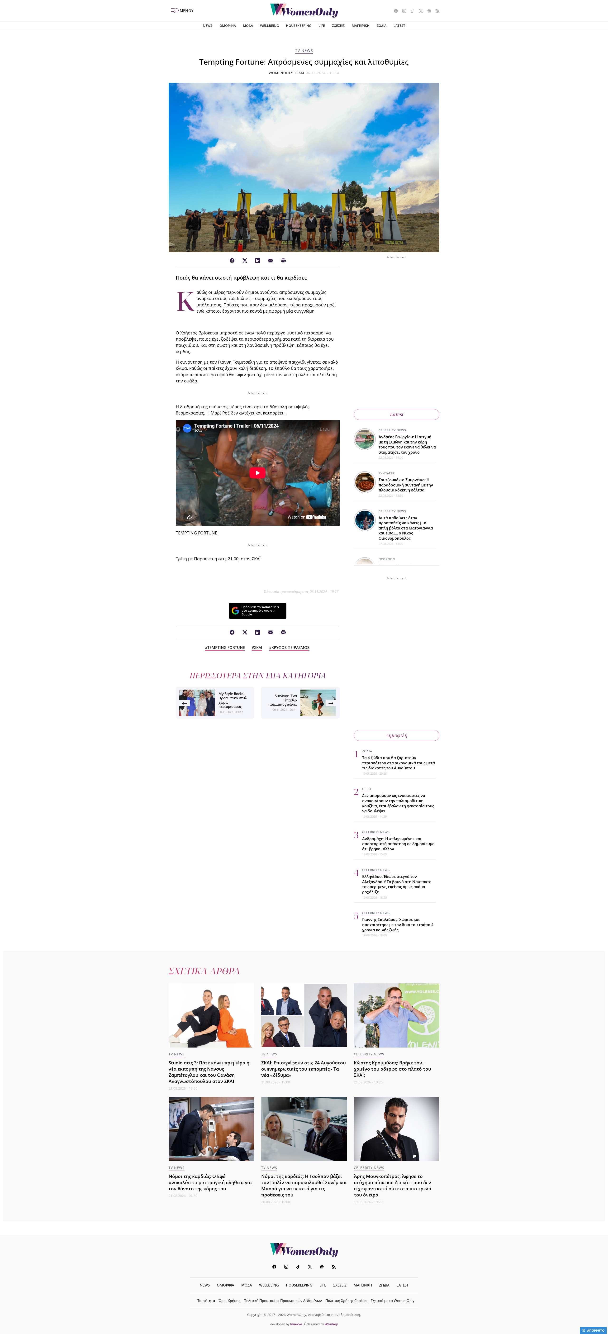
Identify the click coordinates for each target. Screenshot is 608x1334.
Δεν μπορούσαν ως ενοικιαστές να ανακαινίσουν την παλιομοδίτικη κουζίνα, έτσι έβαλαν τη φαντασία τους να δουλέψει (398, 803)
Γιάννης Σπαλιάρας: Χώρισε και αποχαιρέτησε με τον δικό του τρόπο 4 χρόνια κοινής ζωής (397, 924)
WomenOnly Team (286, 73)
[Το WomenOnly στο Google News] (427, 11)
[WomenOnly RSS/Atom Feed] (435, 11)
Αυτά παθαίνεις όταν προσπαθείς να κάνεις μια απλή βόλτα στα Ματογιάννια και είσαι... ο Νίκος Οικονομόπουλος (406, 528)
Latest (397, 414)
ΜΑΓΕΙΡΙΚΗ (361, 25)
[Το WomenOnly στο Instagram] (402, 11)
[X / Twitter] (245, 260)
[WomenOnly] (304, 11)
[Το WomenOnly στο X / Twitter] (419, 11)
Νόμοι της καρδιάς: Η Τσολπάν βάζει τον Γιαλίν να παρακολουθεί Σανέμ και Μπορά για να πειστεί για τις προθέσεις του (304, 1185)
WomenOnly (304, 1250)
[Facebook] (232, 260)
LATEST (399, 25)
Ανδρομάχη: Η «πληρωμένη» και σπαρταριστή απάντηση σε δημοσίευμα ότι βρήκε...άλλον (398, 844)
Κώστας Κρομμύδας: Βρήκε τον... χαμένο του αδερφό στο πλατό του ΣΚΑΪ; (392, 1068)
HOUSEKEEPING (298, 25)
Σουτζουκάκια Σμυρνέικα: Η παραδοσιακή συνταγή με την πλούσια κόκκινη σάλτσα (406, 485)
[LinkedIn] (258, 260)
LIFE (321, 25)
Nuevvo (296, 1324)
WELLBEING (269, 25)
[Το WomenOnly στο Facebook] (394, 11)
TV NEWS (304, 50)
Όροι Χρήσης (229, 1300)
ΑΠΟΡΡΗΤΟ (595, 1330)
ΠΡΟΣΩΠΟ (387, 559)
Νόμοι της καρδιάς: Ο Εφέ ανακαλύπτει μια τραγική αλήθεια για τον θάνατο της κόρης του (210, 1182)
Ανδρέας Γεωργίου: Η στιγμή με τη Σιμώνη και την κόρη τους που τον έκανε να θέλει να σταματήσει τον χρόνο (407, 444)
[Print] (283, 260)
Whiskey (331, 1324)
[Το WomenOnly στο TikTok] (410, 11)
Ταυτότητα (206, 1300)
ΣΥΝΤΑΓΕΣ (387, 473)
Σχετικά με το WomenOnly (392, 1300)
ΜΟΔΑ (248, 25)
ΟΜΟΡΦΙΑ (227, 25)
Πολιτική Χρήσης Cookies (346, 1300)
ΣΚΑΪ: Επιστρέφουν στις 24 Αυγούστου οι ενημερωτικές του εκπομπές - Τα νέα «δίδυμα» (303, 1068)
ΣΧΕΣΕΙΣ (338, 25)
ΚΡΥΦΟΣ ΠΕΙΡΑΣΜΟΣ (290, 647)
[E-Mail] (270, 260)
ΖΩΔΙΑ (381, 25)
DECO (366, 789)
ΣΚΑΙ (258, 647)
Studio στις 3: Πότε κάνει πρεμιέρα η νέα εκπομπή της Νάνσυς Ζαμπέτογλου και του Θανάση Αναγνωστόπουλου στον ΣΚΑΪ (209, 1071)
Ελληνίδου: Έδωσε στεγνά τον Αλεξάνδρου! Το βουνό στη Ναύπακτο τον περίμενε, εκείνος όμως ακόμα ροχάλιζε (397, 884)
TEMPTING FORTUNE (226, 647)
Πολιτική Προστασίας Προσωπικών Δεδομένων (283, 1300)
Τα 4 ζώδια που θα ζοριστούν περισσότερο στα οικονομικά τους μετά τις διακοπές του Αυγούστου (398, 763)
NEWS (207, 25)
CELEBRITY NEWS (392, 430)
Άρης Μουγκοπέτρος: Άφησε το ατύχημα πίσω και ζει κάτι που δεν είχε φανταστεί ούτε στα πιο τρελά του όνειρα (392, 1185)
